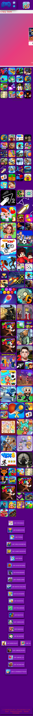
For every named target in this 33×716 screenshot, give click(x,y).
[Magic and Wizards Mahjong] (3, 180)
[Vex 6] (19, 141)
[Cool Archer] (27, 156)
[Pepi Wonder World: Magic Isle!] (11, 156)
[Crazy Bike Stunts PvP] (19, 74)
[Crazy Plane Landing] (19, 82)
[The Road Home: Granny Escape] (27, 141)
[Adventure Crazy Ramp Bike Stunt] (27, 82)
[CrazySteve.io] (3, 90)
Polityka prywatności (16, 711)
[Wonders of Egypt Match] (27, 149)
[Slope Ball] (11, 172)
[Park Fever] (11, 97)
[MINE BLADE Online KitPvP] (27, 90)
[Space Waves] (3, 172)
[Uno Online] (3, 188)
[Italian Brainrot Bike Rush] (11, 180)
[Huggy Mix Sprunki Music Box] (19, 164)
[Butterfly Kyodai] (3, 156)
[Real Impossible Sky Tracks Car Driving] (27, 180)
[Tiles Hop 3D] (11, 90)
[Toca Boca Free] (26, 8)
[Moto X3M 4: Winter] (27, 164)
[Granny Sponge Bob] (19, 90)
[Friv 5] (14, 3)
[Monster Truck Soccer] (27, 172)
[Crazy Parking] (11, 74)
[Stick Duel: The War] (19, 172)
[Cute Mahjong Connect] (3, 97)
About (7, 711)
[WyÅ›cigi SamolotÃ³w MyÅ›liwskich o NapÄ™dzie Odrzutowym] (11, 164)
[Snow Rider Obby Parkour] (19, 149)
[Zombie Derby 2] (19, 156)
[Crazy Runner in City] (11, 82)
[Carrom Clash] (11, 149)
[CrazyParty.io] (3, 74)
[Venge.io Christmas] (3, 149)
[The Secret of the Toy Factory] (27, 97)
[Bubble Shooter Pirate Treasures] (19, 97)
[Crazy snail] (3, 82)
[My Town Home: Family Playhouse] (11, 188)
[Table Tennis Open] (19, 180)
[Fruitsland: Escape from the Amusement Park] (11, 141)
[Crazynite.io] (27, 74)
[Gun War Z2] (3, 164)
